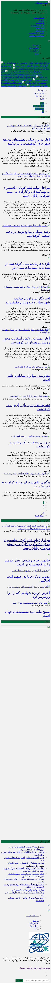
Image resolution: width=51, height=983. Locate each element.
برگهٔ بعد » (39, 515)
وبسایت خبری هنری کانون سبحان (34, 968)
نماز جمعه (39, 30)
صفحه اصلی (38, 17)
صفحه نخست (32, 915)
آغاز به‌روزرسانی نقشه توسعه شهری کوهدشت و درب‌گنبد (24, 74)
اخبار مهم (40, 28)
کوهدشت (40, 23)
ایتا (43, 111)
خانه (42, 103)
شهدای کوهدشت (36, 33)
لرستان (41, 20)
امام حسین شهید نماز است (13, 85)
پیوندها (36, 45)
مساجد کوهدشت (36, 35)
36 (43, 513)
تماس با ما (34, 48)
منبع (37, 53)
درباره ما (34, 50)
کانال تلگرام (38, 106)
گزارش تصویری (37, 25)
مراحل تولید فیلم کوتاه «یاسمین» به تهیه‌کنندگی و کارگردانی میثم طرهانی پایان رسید (27, 191)
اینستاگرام (39, 109)
